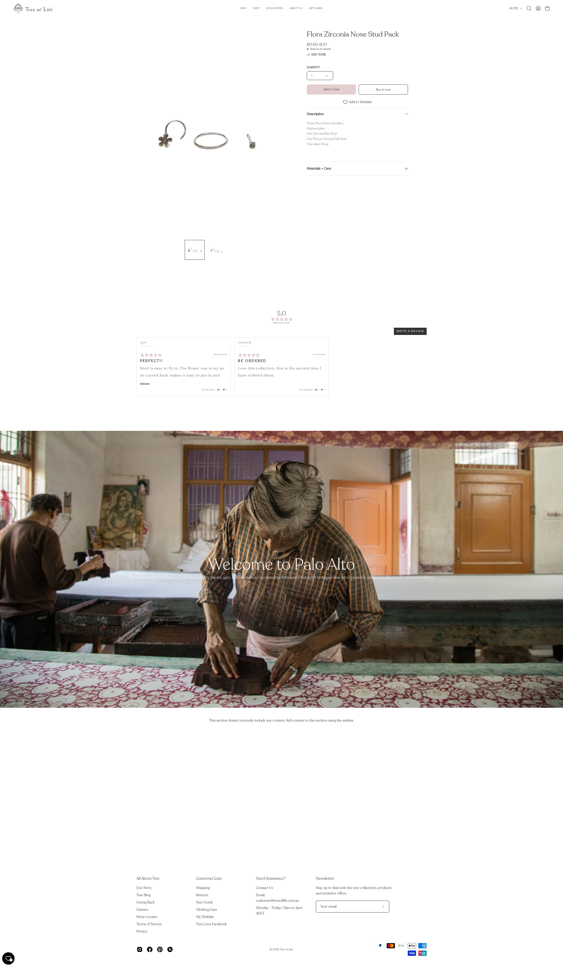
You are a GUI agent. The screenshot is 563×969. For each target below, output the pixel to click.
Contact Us (264, 887)
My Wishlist (205, 916)
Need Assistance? (271, 878)
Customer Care (209, 878)
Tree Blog (143, 895)
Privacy (142, 931)
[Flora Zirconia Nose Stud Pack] (195, 250)
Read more (145, 383)
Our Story (144, 887)
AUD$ (513, 8)
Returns (202, 895)
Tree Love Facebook (211, 924)
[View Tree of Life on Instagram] (139, 949)
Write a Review (410, 331)
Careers (142, 909)
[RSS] (170, 949)
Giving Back (145, 902)
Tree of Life (286, 949)
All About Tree (147, 878)
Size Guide (204, 902)
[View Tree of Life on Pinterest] (160, 949)
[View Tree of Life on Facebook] (149, 949)
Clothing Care (206, 909)
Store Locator (146, 916)
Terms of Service (149, 924)
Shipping (203, 887)
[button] (529, 8)
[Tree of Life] (33, 8)
